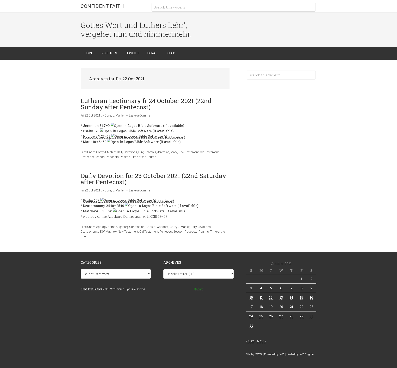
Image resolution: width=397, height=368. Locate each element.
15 (301, 297)
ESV (140, 152)
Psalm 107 (91, 200)
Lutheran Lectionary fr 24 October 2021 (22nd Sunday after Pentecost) (146, 104)
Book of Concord (157, 226)
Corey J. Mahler (106, 152)
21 (291, 306)
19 (271, 306)
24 (251, 316)
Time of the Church (143, 157)
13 (281, 297)
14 (291, 297)
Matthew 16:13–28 (97, 211)
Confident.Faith (102, 6)
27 (281, 316)
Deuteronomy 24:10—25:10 (103, 205)
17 (251, 306)
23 (311, 306)
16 (311, 297)
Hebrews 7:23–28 (96, 136)
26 (271, 316)
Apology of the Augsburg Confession (120, 226)
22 (301, 306)
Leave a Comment (140, 115)
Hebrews (150, 152)
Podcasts (112, 157)
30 (311, 316)
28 (291, 316)
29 (302, 316)
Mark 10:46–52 (94, 142)
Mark (174, 152)
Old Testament (209, 152)
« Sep (250, 341)
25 (261, 316)
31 (251, 325)
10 (251, 297)
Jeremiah (163, 152)
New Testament (188, 152)
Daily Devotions (127, 152)
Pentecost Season (93, 157)
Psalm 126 (91, 131)
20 (281, 306)
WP (282, 354)
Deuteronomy (89, 231)
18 (261, 306)
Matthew (111, 231)
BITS (258, 354)
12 (271, 297)
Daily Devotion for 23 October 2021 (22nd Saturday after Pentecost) (153, 179)
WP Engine (307, 354)
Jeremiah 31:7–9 (96, 125)
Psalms (125, 157)
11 (261, 297)
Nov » (261, 341)
